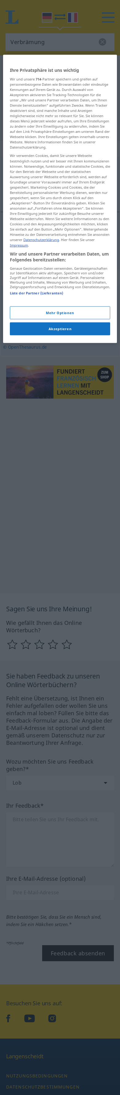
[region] (60, 199)
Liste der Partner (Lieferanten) (36, 292)
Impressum (19, 245)
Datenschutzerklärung (41, 239)
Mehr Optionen (60, 312)
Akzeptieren (60, 328)
